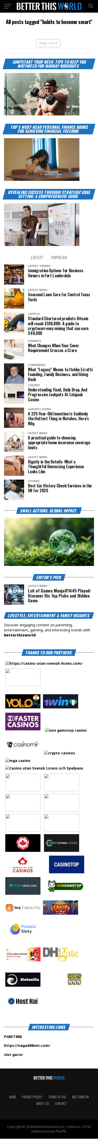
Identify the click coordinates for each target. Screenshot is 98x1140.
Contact (61, 1103)
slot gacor (28, 1054)
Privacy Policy (32, 1097)
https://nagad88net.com (26, 1045)
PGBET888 (28, 1036)
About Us (42, 1103)
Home (12, 1097)
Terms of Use (57, 1097)
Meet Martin (80, 1097)
